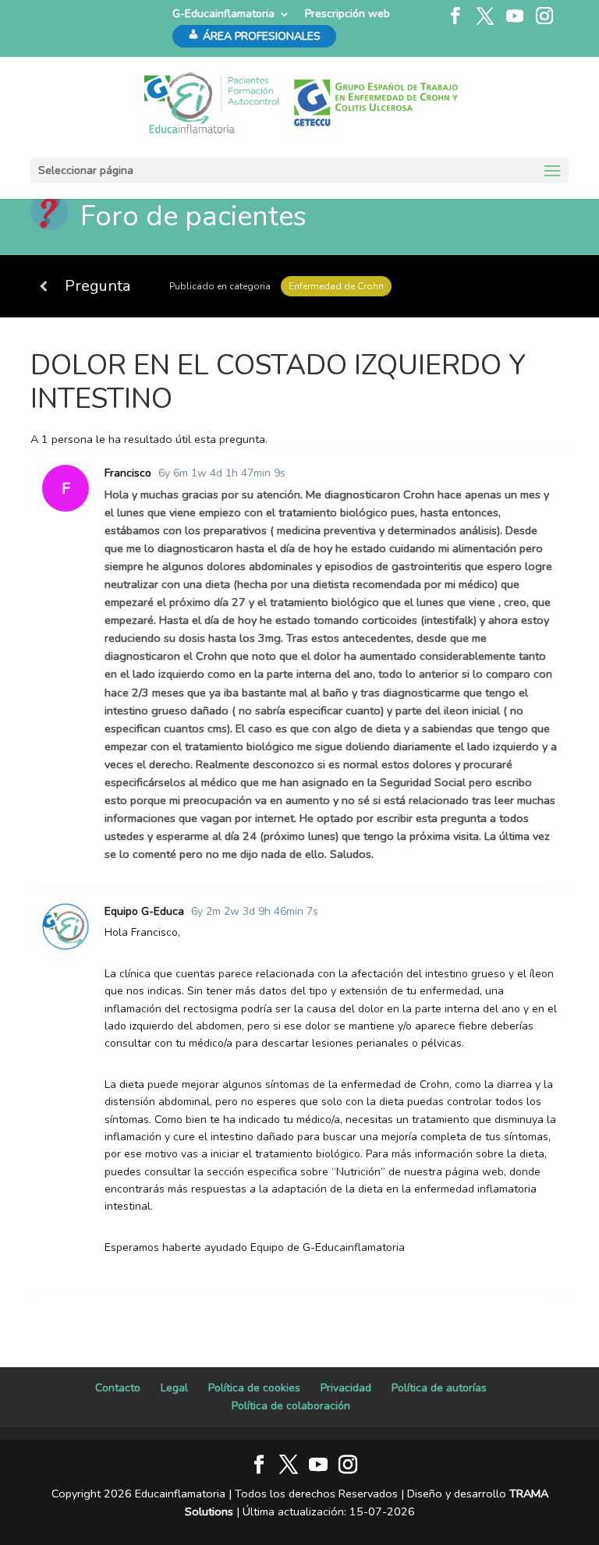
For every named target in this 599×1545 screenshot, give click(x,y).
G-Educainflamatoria (223, 13)
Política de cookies (254, 1387)
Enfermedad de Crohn (336, 286)
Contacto (117, 1387)
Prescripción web (347, 13)
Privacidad (346, 1387)
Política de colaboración (291, 1405)
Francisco (128, 473)
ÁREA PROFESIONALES (262, 36)
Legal (174, 1387)
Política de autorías (439, 1387)
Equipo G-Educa (144, 911)
